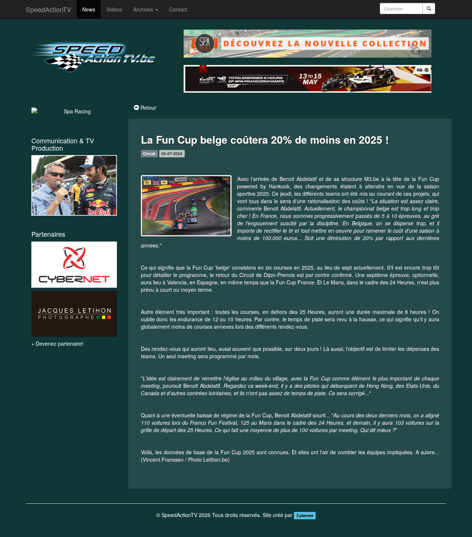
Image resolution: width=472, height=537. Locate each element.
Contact (178, 9)
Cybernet (304, 515)
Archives (144, 9)
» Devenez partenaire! (57, 343)
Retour (148, 107)
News (88, 9)
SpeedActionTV (48, 9)
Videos (114, 9)
